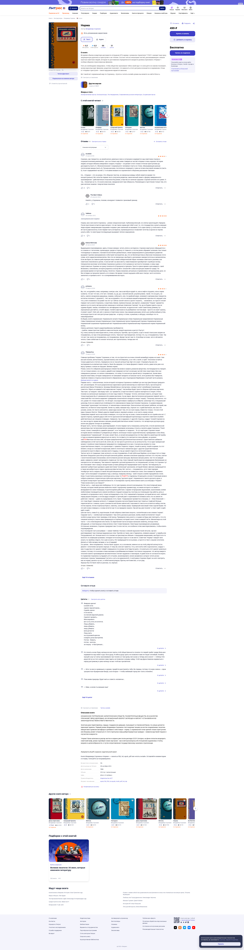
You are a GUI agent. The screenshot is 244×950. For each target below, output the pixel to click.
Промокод (65, 13)
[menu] (94, 147)
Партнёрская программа (88, 930)
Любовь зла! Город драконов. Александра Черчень (139, 897)
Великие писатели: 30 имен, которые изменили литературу (67, 868)
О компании (53, 918)
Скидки (94, 13)
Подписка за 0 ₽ (54, 13)
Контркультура (102, 94)
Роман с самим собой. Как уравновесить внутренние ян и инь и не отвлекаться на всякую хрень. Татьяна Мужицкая (156, 893)
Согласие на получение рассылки (154, 926)
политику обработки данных (228, 940)
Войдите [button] (85, 591)
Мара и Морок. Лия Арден (57, 895)
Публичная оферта (149, 918)
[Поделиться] (194, 23)
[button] (63, 74)
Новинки (75, 13)
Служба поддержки (55, 930)
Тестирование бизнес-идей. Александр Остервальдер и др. (68, 899)
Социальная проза (149, 94)
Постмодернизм (113, 94)
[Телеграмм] (184, 927)
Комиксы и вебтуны (161, 13)
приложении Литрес (188, 920)
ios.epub (112, 781)
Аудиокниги (114, 13)
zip (126, 781)
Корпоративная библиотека (89, 939)
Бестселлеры (115, 921)
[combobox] (119, 8)
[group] (124, 155)
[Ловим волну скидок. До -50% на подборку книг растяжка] (122, 2)
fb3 (108, 781)
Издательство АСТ (106, 778)
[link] (121, 154)
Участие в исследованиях (57, 927)
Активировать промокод (119, 918)
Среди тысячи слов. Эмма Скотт (59, 902)
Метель (142, 127)
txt (124, 781)
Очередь (99, 127)
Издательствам (85, 918)
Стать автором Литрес (87, 933)
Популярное (85, 13)
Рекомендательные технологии (153, 929)
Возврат (51, 933)
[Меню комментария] (164, 204)
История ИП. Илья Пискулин (132, 903)
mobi (117, 781)
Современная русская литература (130, 94)
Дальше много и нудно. (89, 380)
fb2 (105, 781)
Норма (175, 821)
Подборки (103, 13)
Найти (162, 8)
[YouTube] (193, 927)
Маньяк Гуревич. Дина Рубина (132, 900)
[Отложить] (92, 107)
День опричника (54, 821)
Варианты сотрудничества (89, 927)
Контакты (52, 921)
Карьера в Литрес (55, 924)
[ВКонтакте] (189, 927)
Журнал (173, 13)
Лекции (149, 13)
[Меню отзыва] (164, 188)
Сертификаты (183, 13)
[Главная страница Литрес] (57, 8)
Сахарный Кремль (116, 127)
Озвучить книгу (85, 936)
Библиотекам (84, 924)
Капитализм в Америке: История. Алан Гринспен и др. (66, 892)
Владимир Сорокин (87, 129)
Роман (83, 127)
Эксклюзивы (125, 13)
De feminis (191, 821)
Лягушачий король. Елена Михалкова (135, 907)
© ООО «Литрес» (122, 946)
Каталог (74, 8)
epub (102, 781)
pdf (121, 781)
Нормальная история (161, 127)
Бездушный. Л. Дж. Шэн (56, 905)
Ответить (159, 188)
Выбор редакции (56, 865)
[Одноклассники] (179, 927)
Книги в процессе (138, 13)
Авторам (83, 921)
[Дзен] (175, 927)
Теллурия (128, 127)
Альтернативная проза (88, 94)
